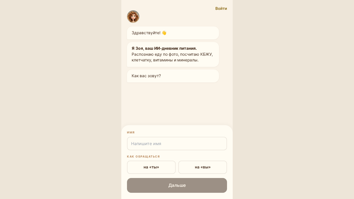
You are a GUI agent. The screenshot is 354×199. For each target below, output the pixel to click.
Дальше (177, 185)
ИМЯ (131, 132)
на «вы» (203, 167)
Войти (221, 8)
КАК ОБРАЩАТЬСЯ (143, 156)
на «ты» (151, 167)
